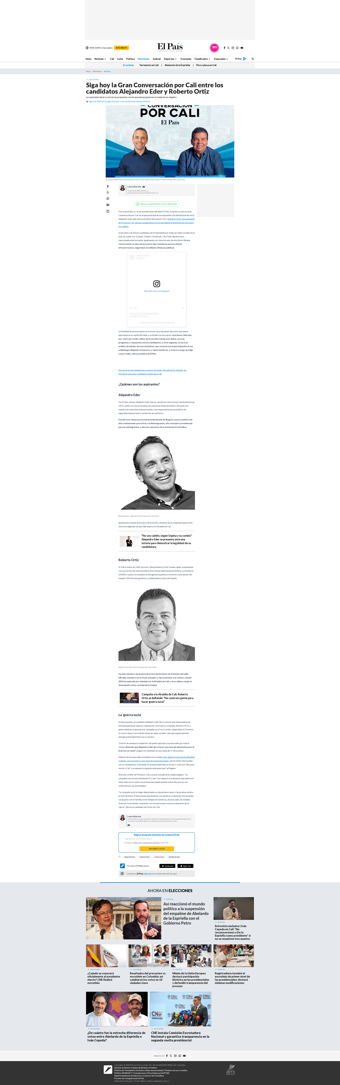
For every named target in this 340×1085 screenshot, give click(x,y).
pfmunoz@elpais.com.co (158, 1081)
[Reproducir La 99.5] (214, 48)
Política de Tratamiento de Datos (146, 842)
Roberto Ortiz (145, 857)
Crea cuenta (107, 48)
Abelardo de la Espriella (177, 65)
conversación (159, 857)
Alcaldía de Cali (174, 857)
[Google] (167, 866)
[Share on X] (108, 193)
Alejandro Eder (129, 857)
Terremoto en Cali (149, 65)
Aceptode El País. (147, 843)
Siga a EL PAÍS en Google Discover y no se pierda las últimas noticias (119, 101)
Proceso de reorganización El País (129, 1078)
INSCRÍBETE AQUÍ (157, 849)
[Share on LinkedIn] (108, 205)
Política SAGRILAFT (123, 1073)
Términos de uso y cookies (175, 1070)
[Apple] (185, 866)
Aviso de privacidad (154, 1070)
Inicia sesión (93, 47)
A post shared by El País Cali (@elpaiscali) (157, 323)
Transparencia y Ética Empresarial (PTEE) (151, 1073)
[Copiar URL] (108, 211)
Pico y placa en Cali (206, 65)
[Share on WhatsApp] (108, 198)
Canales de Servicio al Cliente (144, 1068)
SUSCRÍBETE (121, 48)
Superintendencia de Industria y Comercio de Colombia (138, 1076)
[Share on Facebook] (108, 186)
